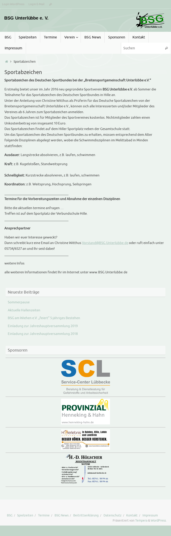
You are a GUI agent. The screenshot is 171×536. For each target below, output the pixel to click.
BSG (9, 515)
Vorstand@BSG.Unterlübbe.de (105, 243)
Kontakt (132, 515)
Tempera (141, 520)
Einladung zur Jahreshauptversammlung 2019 (43, 326)
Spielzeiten (25, 515)
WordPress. (159, 520)
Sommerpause (19, 302)
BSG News (62, 515)
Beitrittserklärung (86, 515)
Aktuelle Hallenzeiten (24, 310)
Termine (44, 515)
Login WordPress (13, 4)
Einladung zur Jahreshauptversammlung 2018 (43, 334)
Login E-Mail (36, 4)
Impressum (150, 515)
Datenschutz (113, 515)
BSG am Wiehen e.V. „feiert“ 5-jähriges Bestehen (44, 318)
